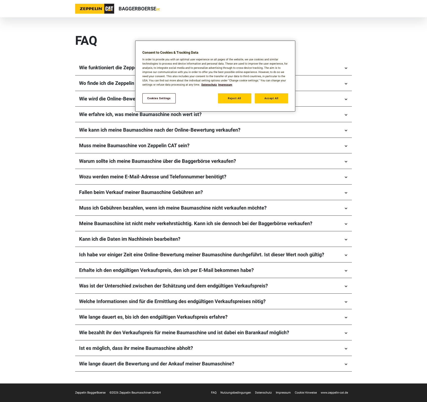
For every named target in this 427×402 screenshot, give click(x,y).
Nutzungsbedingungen (235, 392)
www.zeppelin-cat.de (334, 392)
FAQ (213, 392)
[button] (94, 9)
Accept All (271, 98)
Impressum (283, 392)
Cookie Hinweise (306, 392)
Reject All (234, 98)
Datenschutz (263, 392)
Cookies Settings (159, 98)
